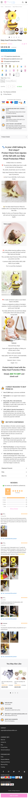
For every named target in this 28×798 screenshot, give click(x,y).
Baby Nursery (8, 6)
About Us (3, 739)
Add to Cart (14, 795)
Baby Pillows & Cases (17, 6)
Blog (2, 744)
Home (2, 6)
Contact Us (3, 742)
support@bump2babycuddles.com (9, 730)
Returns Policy (4, 764)
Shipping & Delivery (5, 762)
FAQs (2, 757)
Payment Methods (5, 759)
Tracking (3, 767)
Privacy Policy (4, 747)
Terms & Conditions (5, 750)
